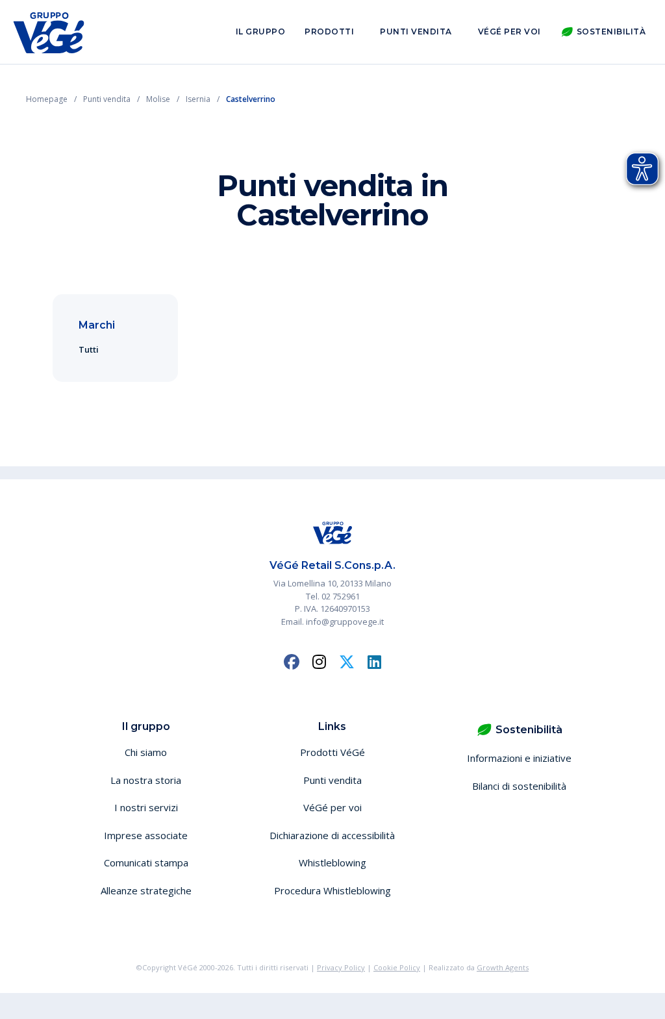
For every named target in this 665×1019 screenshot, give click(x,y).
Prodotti (329, 31)
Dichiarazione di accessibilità (332, 835)
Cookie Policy (396, 967)
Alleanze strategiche (146, 890)
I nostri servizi (146, 807)
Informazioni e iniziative (519, 757)
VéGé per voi (509, 31)
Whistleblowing (332, 862)
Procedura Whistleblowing (332, 890)
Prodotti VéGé (332, 752)
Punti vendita (416, 31)
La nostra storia (145, 780)
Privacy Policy (341, 967)
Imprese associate (146, 835)
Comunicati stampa (146, 862)
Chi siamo (146, 752)
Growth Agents (503, 967)
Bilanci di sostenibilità (519, 785)
